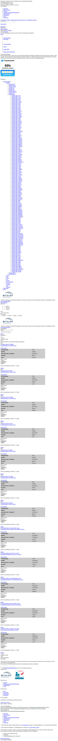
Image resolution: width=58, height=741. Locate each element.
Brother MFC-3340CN (17, 116)
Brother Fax (11, 88)
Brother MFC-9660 (16, 251)
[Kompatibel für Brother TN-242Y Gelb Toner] (10, 603)
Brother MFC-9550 (16, 247)
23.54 (4, 312)
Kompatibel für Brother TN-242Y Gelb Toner (11, 604)
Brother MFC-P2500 (16, 271)
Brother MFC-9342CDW (17, 238)
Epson (7, 278)
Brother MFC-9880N (16, 266)
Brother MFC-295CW (17, 113)
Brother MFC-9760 (16, 257)
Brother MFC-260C (16, 112)
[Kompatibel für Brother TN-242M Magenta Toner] (11, 578)
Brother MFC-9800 (16, 258)
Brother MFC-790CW (17, 181)
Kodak (7, 280)
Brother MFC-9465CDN (17, 244)
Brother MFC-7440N (16, 168)
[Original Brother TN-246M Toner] (7, 476)
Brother (8, 82)
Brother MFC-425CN (17, 123)
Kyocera (8, 283)
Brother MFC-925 (16, 232)
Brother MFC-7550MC (17, 172)
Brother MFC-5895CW (17, 146)
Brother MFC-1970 (16, 103)
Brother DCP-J (12, 85)
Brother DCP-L (12, 86)
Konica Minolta (9, 281)
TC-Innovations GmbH (34, 727)
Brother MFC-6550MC (17, 154)
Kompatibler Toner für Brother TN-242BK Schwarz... (13, 529)
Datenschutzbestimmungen (10, 668)
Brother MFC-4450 (16, 128)
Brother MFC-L (12, 274)
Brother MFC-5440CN (17, 139)
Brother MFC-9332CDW (17, 236)
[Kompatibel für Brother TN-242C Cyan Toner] (10, 553)
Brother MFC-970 (16, 253)
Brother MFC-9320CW (17, 233)
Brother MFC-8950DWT (17, 216)
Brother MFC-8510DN (17, 197)
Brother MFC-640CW (17, 150)
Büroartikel (5, 288)
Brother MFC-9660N (16, 252)
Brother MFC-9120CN (17, 224)
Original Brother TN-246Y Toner (8, 504)
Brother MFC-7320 (16, 164)
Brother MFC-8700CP (17, 204)
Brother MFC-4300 (16, 125)
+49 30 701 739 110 (5, 702)
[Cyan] (4, 374)
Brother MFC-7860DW (17, 179)
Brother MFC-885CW (17, 209)
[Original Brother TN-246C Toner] (7, 450)
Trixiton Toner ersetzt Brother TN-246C (9, 630)
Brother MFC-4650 (16, 133)
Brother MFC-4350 (16, 126)
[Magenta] (4, 401)
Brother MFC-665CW (17, 156)
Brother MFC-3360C (16, 117)
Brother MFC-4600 (16, 132)
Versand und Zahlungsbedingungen (11, 12)
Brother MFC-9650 (16, 250)
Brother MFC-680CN (17, 159)
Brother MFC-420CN (17, 122)
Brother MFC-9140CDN (17, 227)
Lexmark (8, 284)
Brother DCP (12, 84)
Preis (2, 311)
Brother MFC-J (12, 273)
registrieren (5, 31)
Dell (7, 276)
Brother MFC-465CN (17, 135)
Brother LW (11, 93)
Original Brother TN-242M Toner (8, 398)
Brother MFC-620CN (17, 149)
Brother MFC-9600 (16, 248)
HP (7, 279)
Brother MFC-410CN (17, 121)
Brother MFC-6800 (16, 158)
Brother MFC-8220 (16, 186)
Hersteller (3, 303)
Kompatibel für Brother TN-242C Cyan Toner (11, 554)
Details (2, 368)
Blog (4, 289)
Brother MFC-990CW (17, 267)
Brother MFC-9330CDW (17, 234)
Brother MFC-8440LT (17, 192)
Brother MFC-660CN (17, 155)
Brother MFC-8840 (16, 207)
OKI (7, 285)
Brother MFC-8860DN (17, 210)
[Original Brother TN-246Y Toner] (7, 502)
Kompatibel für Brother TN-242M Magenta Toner (12, 579)
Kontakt (5, 11)
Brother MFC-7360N (16, 165)
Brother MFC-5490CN (17, 141)
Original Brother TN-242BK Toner (8, 345)
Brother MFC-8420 (16, 191)
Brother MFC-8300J (16, 187)
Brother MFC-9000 (16, 218)
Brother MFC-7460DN (17, 169)
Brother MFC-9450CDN (17, 242)
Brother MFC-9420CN (17, 239)
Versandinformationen (5, 301)
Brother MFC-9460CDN (17, 243)
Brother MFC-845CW (17, 193)
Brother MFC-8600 (16, 200)
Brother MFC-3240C (16, 114)
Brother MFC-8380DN (17, 190)
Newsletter (5, 692)
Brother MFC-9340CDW (17, 237)
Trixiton (7, 309)
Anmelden (9, 30)
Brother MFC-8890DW (17, 214)
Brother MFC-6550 (16, 153)
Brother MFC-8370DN (17, 188)
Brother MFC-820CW (17, 185)
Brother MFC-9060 (16, 222)
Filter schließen (4, 302)
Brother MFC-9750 (16, 256)
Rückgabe (5, 8)
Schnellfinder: (4, 328)
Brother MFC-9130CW (17, 225)
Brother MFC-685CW (17, 160)
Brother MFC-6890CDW (17, 162)
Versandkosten (25, 725)
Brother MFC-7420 (16, 167)
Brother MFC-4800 (16, 136)
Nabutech (8, 307)
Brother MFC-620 (16, 148)
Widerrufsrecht (6, 13)
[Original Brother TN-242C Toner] (7, 370)
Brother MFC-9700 (16, 255)
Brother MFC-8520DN (17, 199)
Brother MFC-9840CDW (17, 260)
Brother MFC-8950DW (17, 215)
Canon (7, 275)
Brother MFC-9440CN (17, 241)
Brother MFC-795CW (17, 182)
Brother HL (11, 89)
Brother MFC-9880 (16, 265)
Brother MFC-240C (16, 108)
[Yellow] (4, 427)
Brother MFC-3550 (16, 118)
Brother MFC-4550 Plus (17, 131)
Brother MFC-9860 (16, 262)
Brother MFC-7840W (17, 178)
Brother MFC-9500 (16, 246)
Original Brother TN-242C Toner (8, 372)
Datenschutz (6, 15)
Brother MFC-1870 (16, 100)
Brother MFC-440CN (17, 127)
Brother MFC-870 (16, 201)
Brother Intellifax (13, 91)
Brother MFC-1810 (16, 99)
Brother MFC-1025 (16, 95)
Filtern (2, 334)
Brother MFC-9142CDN (17, 228)
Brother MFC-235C (16, 107)
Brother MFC (12, 94)
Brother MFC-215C (16, 105)
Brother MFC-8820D (16, 205)
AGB (4, 16)
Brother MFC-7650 (16, 173)
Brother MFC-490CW (17, 137)
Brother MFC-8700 (16, 202)
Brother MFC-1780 (16, 98)
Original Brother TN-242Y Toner (8, 424)
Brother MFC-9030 (16, 219)
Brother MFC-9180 (16, 230)
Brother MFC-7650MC (17, 174)
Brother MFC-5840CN (17, 142)
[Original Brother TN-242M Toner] (7, 397)
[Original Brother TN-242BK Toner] (7, 344)
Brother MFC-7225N (16, 163)
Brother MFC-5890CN (17, 145)
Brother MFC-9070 (16, 223)
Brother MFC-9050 (16, 220)
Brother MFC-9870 (16, 264)
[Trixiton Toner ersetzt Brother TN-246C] (10, 628)
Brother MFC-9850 (16, 261)
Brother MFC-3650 (16, 119)
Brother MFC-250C (16, 109)
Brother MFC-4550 (16, 130)
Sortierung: (3, 335)
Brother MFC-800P (16, 183)
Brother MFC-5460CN (17, 140)
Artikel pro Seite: (4, 339)
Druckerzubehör (7, 81)
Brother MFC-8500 (16, 196)
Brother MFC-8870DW (17, 211)
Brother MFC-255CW (17, 111)
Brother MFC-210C (16, 104)
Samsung (8, 287)
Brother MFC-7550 (16, 170)
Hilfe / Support (6, 10)
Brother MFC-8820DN (17, 206)
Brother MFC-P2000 (16, 270)
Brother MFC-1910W (17, 102)
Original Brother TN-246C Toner (8, 451)
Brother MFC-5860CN (17, 144)
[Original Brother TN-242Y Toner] (7, 423)
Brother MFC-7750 (16, 176)
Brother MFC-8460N (16, 195)
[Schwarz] (4, 348)
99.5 (8, 312)
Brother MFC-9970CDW (17, 269)
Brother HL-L (12, 90)
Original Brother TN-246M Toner (8, 477)
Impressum (5, 17)
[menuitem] (29, 12)
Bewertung (3, 314)
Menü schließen (4, 29)
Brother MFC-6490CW (17, 151)
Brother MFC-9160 (16, 229)
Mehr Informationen (5, 738)
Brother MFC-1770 (16, 97)
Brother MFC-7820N (16, 177)
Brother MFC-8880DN (17, 213)
